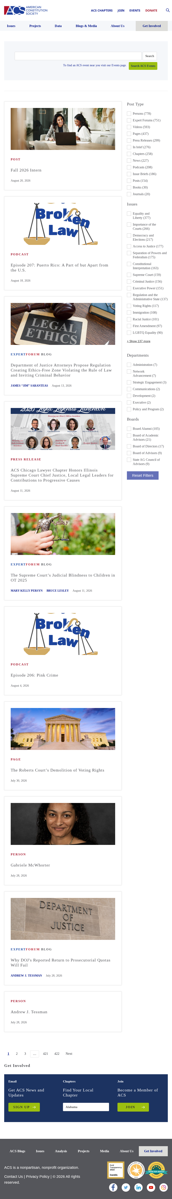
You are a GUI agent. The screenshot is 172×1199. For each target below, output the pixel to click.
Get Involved (153, 1151)
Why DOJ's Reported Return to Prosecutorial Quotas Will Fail (61, 962)
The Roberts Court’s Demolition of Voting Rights (57, 770)
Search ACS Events (143, 66)
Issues (40, 1151)
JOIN (130, 1107)
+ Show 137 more (138, 341)
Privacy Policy (38, 1176)
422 (56, 1053)
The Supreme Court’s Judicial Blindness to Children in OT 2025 (63, 577)
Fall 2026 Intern (26, 170)
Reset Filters (142, 475)
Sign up (21, 1107)
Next (69, 1053)
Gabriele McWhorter (30, 865)
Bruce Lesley (58, 590)
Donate (151, 10)
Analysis (61, 1151)
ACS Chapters (102, 10)
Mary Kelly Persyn (27, 590)
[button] (147, 114)
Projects (83, 1151)
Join (121, 10)
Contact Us (13, 1176)
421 (45, 1053)
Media (104, 1151)
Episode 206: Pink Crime (34, 675)
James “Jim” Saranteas (29, 385)
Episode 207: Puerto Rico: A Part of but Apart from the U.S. (59, 267)
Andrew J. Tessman (26, 975)
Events (134, 10)
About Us (126, 1151)
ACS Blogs (17, 1151)
